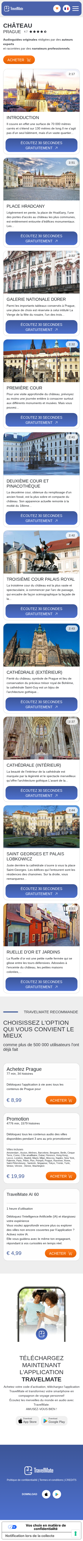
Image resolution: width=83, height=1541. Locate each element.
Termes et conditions (51, 1480)
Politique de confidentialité (22, 1480)
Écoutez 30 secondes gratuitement (41, 145)
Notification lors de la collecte (29, 1536)
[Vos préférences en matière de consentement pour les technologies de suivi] (76, 1534)
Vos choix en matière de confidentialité (46, 1527)
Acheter (16, 60)
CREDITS (70, 1480)
